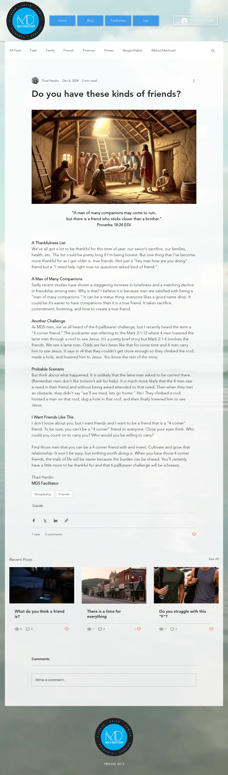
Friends (68, 50)
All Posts (15, 50)
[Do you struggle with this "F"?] (186, 585)
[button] (213, 50)
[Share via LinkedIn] (55, 520)
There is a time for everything (104, 614)
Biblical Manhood (163, 50)
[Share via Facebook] (34, 520)
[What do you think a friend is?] (41, 585)
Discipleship (43, 494)
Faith (33, 50)
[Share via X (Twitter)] (45, 520)
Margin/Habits (132, 50)
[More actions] (193, 80)
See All (214, 559)
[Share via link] (66, 520)
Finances (89, 50)
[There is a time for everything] (114, 585)
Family (50, 50)
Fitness (109, 50)
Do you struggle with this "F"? (182, 614)
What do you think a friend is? (39, 614)
